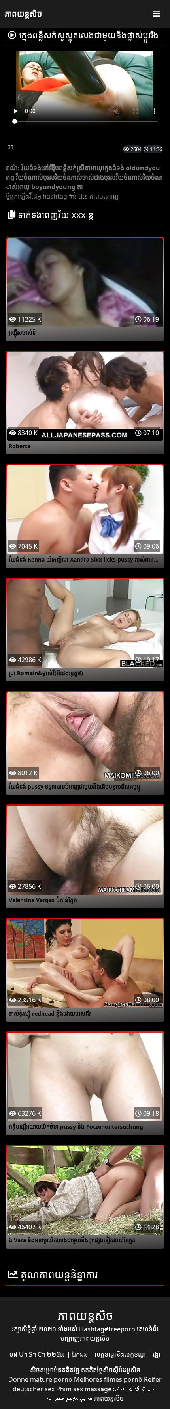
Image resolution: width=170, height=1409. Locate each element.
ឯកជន (80, 1354)
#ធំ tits (78, 196)
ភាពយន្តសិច (23, 13)
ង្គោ (157, 1354)
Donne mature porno (40, 1379)
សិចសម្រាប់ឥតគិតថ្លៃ (55, 1370)
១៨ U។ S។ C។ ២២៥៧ (38, 1354)
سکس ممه (55, 1398)
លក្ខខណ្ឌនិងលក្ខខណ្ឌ (120, 1354)
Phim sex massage (83, 1389)
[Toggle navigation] (156, 14)
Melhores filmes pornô (108, 1379)
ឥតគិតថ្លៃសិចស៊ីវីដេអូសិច (110, 1370)
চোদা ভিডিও (129, 1389)
